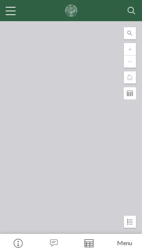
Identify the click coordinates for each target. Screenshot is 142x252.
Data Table (89, 243)
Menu (124, 242)
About (18, 243)
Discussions (53, 243)
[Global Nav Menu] (10, 10)
